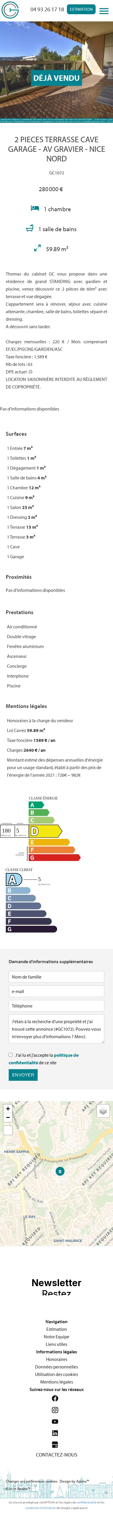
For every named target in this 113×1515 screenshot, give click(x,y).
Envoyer (23, 1074)
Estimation (81, 9)
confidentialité (86, 1502)
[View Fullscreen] (7, 1130)
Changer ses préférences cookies (31, 1481)
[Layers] (103, 1111)
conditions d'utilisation (40, 1508)
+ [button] (8, 1108)
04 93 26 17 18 (47, 9)
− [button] (8, 1117)
